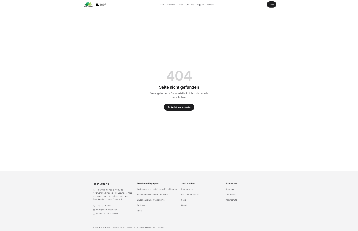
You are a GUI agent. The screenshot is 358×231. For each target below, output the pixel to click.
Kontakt (210, 4)
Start (162, 4)
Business (171, 4)
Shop (271, 4)
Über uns (190, 4)
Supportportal (187, 189)
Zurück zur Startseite (180, 107)
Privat (180, 4)
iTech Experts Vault (190, 194)
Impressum (230, 194)
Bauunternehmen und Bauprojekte (152, 194)
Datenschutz (231, 200)
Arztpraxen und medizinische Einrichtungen (157, 189)
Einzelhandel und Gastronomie (151, 200)
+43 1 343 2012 (103, 205)
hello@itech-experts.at (106, 209)
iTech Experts (101, 183)
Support (200, 4)
